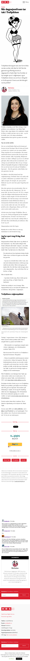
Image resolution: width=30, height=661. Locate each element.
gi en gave (21, 411)
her (6, 415)
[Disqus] (15, 500)
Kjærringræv (13, 392)
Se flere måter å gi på (14, 450)
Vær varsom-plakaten (12, 635)
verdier (24, 460)
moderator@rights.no (20, 481)
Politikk (3, 7)
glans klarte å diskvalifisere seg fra (16, 380)
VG (11, 250)
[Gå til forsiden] (7, 609)
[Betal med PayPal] (15, 444)
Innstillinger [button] (11, 658)
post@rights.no (8, 623)
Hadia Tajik (7, 460)
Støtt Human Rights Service (7, 614)
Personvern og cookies (6, 616)
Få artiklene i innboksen (9, 591)
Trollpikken (15, 460)
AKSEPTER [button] (19, 658)
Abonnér (24, 645)
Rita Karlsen (11, 88)
